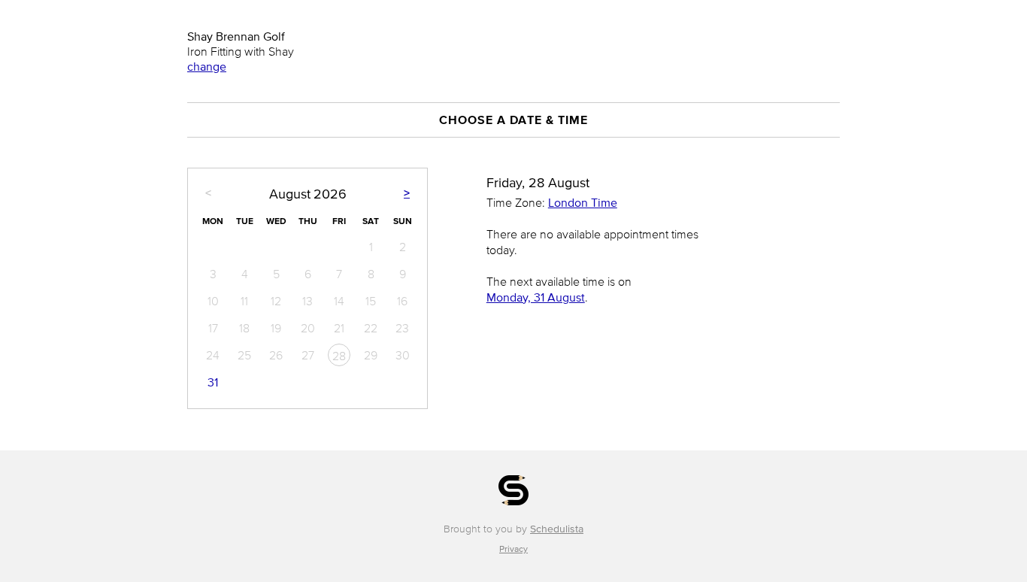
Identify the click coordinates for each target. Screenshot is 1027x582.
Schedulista (556, 529)
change (206, 66)
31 (213, 382)
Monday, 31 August (535, 297)
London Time (582, 202)
